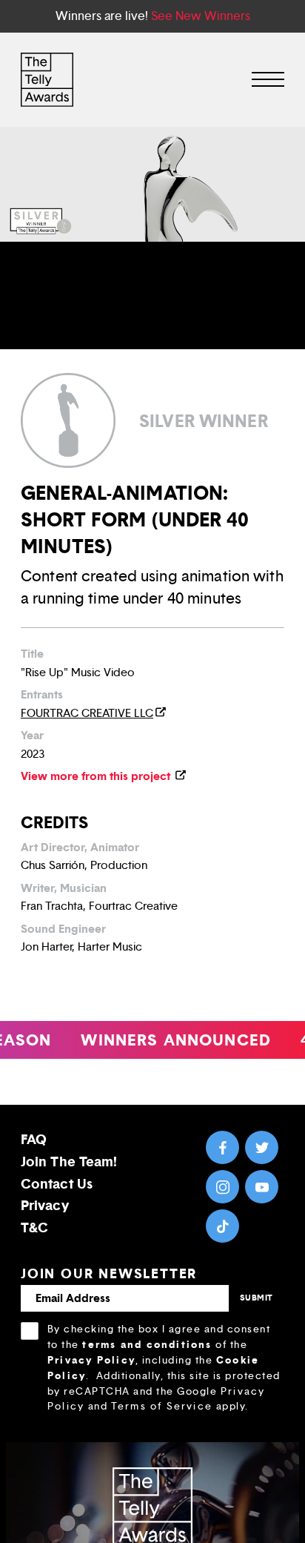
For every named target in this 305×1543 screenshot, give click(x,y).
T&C (34, 1227)
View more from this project (97, 776)
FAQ (34, 1139)
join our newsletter (109, 1274)
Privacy (45, 1205)
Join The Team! (69, 1161)
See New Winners (200, 16)
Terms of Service (161, 1406)
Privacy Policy (91, 1360)
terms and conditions (147, 1344)
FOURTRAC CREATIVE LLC (87, 713)
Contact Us (57, 1183)
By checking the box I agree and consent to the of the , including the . (164, 1368)
